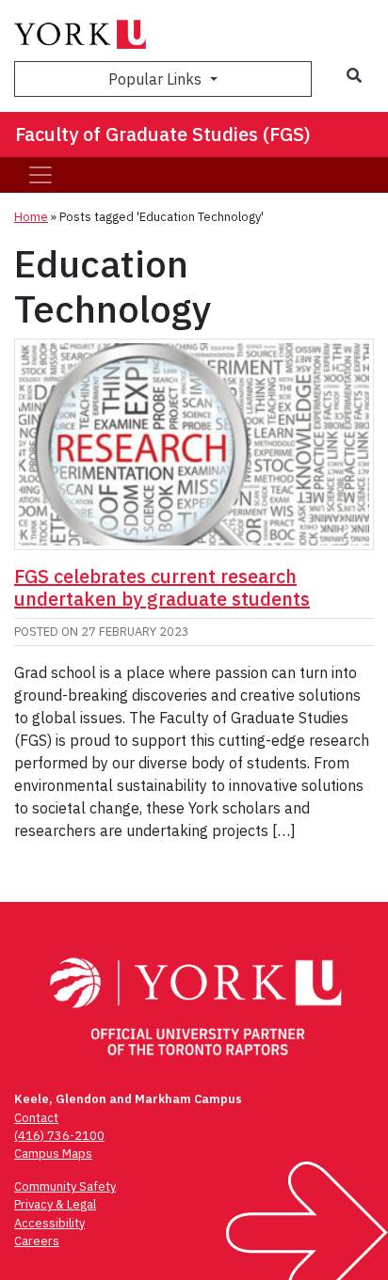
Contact (36, 1118)
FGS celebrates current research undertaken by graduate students (162, 587)
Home (31, 217)
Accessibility (49, 1223)
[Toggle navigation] (40, 175)
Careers (36, 1241)
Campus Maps (53, 1153)
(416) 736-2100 (59, 1136)
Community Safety (65, 1186)
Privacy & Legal (55, 1204)
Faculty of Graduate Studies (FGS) (163, 134)
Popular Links (156, 79)
